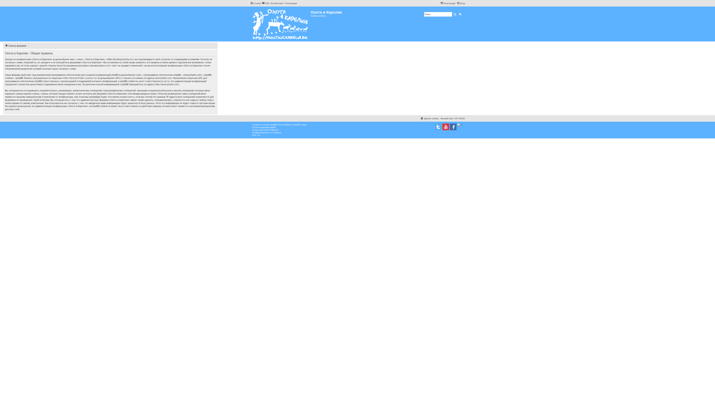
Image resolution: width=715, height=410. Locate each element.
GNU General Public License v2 (80, 78)
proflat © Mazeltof (271, 130)
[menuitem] (265, 3)
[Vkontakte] (438, 127)
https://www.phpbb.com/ (167, 84)
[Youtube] (445, 127)
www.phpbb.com (163, 78)
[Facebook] (453, 127)
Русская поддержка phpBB (264, 127)
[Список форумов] (280, 24)
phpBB (273, 125)
